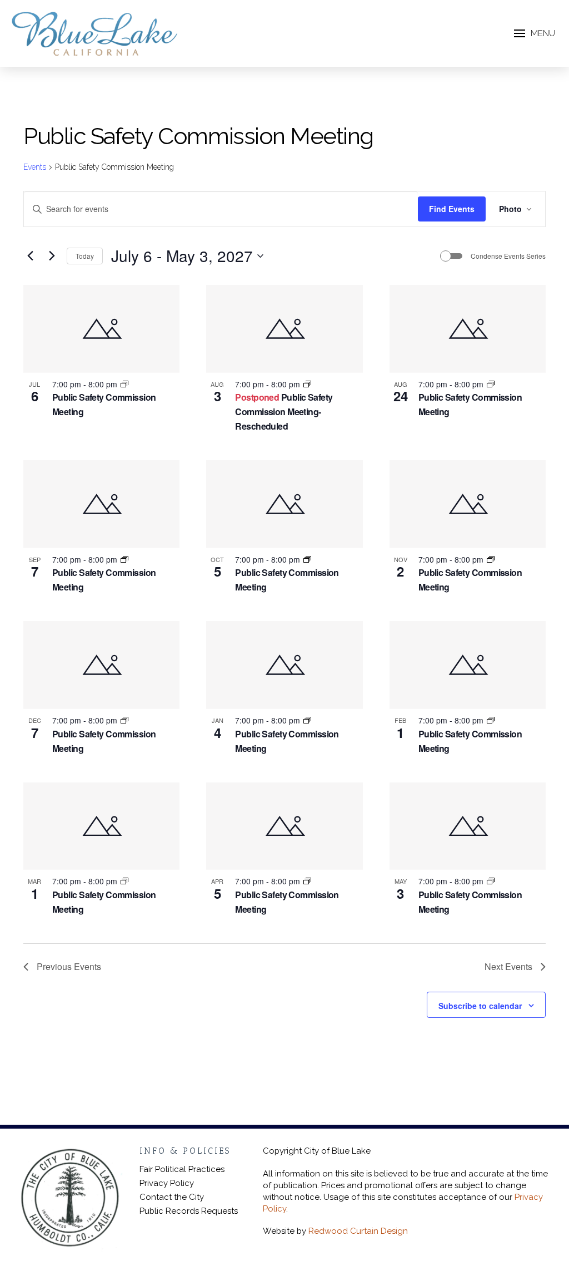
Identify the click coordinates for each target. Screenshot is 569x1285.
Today (85, 255)
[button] (534, 33)
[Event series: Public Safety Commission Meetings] (124, 384)
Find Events (452, 208)
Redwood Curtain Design (358, 1231)
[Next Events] (51, 256)
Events (34, 167)
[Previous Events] (30, 256)
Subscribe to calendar (480, 1005)
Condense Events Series (508, 256)
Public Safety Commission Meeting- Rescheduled (283, 411)
